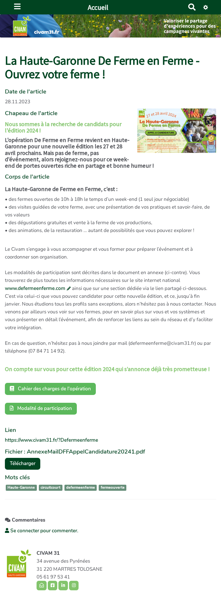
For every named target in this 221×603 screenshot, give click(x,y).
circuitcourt (50, 487)
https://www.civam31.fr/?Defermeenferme (51, 440)
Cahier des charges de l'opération (54, 388)
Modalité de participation (44, 408)
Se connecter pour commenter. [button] (43, 530)
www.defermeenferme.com (35, 288)
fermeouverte (113, 487)
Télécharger (22, 463)
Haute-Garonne (21, 487)
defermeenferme (80, 487)
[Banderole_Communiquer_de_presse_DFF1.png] (174, 133)
